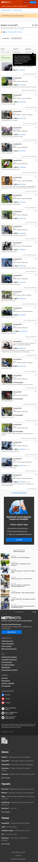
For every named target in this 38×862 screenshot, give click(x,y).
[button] (6, 51)
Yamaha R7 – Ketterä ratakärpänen (19, 556)
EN (35, 612)
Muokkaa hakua (7, 10)
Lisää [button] (25, 6)
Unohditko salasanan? (9, 660)
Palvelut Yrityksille (7, 683)
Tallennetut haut (7, 641)
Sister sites (11, 2)
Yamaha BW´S (19, 68)
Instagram (8, 702)
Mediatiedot (5, 681)
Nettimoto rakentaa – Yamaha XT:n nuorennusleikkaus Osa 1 (19, 585)
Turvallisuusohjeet (7, 665)
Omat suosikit (6, 646)
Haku (4, 6)
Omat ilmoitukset (7, 644)
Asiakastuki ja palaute (9, 657)
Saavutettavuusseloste (9, 670)
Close (34, 56)
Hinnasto (4, 678)
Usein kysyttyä (6, 662)
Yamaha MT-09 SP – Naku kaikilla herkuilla (19, 592)
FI (32, 612)
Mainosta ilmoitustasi (9, 649)
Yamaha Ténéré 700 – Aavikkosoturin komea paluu (19, 599)
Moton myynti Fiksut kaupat (10, 708)
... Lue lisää (21, 29)
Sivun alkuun (19, 612)
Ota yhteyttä (5, 686)
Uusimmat (9, 6)
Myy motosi (33, 2)
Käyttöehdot (5, 667)
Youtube (7, 698)
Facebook (7, 695)
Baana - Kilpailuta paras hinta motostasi (11, 713)
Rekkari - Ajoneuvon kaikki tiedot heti (10, 717)
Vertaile (3, 69)
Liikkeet (15, 6)
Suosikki (35, 77)
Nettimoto (6, 2)
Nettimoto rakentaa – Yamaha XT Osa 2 (19, 578)
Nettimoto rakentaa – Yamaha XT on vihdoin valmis (19, 570)
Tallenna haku (18, 10)
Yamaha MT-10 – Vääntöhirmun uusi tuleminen (19, 563)
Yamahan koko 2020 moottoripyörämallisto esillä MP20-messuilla (19, 606)
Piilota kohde (3, 63)
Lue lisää (19, 540)
